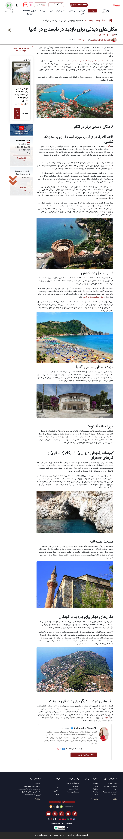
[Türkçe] (59, 819)
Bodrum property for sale (110, 787)
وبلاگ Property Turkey (95, 20)
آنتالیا (107, 717)
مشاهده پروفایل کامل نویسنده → (84, 754)
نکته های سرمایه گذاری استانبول (31, 792)
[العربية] (68, 819)
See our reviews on (61, 823)
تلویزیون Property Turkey (32, 795)
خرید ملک (92, 11)
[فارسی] (62, 819)
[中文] (65, 819)
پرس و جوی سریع (17, 113)
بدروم (96, 786)
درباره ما (50, 11)
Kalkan (96, 795)
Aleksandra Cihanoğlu (101, 40)
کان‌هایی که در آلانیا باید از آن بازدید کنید (87, 61)
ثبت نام (11, 11)
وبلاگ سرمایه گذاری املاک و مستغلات (29, 789)
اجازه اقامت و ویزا (74, 789)
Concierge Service (73, 792)
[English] (73, 819)
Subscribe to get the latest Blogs (21, 49)
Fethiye (95, 789)
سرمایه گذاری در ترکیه (73, 783)
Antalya (95, 792)
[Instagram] (31, 5)
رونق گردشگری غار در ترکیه (93, 297)
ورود (5, 10)
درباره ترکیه (72, 11)
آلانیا (108, 146)
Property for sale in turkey (31, 786)
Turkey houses (112, 783)
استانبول (95, 783)
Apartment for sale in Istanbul (110, 793)
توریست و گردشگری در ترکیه (104, 34)
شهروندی (37, 783)
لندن (58, 787)
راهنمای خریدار (60, 11)
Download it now (21, 159)
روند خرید (76, 786)
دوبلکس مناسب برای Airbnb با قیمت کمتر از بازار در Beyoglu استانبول (21, 94)
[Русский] (70, 819)
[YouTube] (25, 5)
